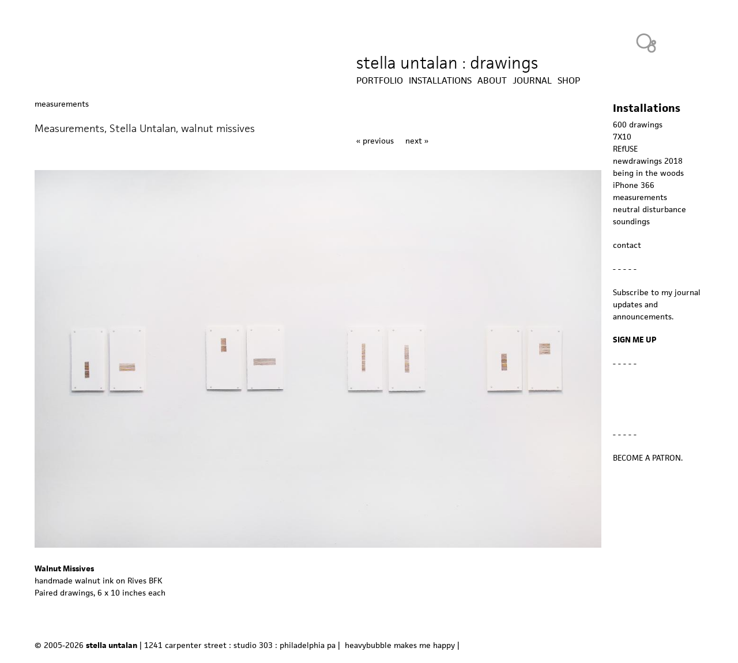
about (492, 80)
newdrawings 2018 (648, 161)
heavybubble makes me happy (400, 645)
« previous (375, 140)
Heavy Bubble (646, 42)
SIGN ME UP (635, 339)
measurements (62, 104)
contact (627, 245)
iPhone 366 (633, 185)
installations (440, 80)
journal (532, 80)
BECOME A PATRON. (648, 458)
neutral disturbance (649, 209)
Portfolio (379, 80)
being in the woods (648, 173)
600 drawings (637, 124)
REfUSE (625, 149)
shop (569, 80)
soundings (631, 221)
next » (416, 140)
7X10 (622, 136)
